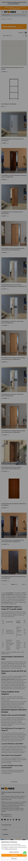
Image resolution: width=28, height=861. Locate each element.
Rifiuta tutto (14, 858)
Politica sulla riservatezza (11, 849)
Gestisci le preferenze (14, 852)
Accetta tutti (14, 855)
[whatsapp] (25, 851)
